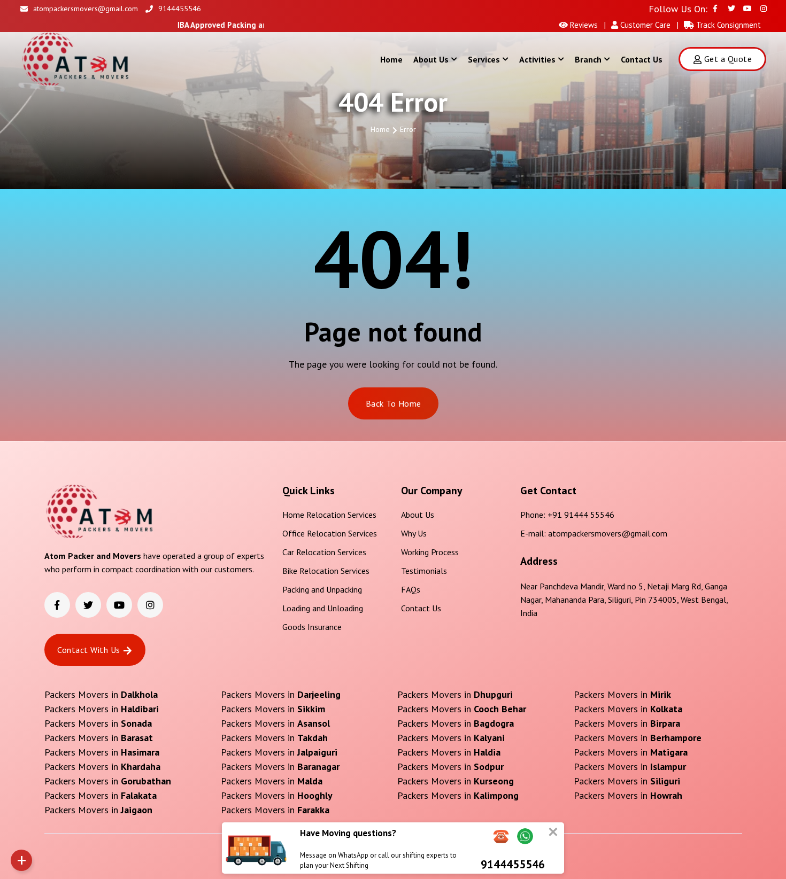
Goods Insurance (312, 626)
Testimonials (424, 570)
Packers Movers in (101, 694)
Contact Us (641, 59)
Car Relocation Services (324, 552)
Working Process (430, 552)
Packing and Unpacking (322, 589)
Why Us (414, 533)
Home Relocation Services (329, 514)
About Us (431, 59)
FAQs (410, 589)
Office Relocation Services (329, 533)
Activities (537, 59)
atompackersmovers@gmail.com (85, 8)
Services (484, 59)
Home (391, 59)
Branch (588, 59)
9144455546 (179, 8)
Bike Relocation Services (325, 570)
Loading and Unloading (322, 608)
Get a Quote (728, 58)
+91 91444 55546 (581, 514)
